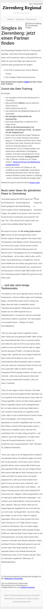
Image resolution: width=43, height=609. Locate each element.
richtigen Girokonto (27, 587)
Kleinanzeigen (9, 598)
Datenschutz (17, 601)
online (26, 82)
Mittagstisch (20, 19)
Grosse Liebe (34, 183)
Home (6, 595)
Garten (29, 598)
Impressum (27, 601)
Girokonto (35, 595)
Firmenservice (21, 598)
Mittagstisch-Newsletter (14, 578)
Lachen (35, 598)
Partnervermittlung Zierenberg (20, 595)
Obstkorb (10, 19)
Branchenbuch (31, 19)
